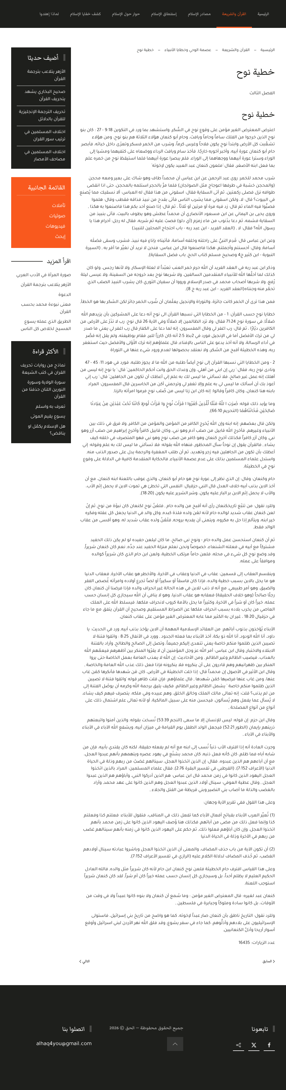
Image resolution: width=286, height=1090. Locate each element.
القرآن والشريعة (234, 14)
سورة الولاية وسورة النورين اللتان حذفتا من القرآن (43, 389)
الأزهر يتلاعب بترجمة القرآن (46, 285)
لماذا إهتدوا (49, 14)
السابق (267, 961)
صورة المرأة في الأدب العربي (43, 275)
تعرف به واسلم (50, 407)
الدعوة (64, 295)
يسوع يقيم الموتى (47, 416)
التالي (86, 961)
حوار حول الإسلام (126, 14)
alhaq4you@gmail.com (64, 1044)
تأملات (58, 206)
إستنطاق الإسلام (164, 14)
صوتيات (57, 216)
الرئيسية (263, 14)
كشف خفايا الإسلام (85, 14)
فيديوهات (55, 226)
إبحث (60, 237)
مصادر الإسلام (199, 14)
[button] (175, 1044)
